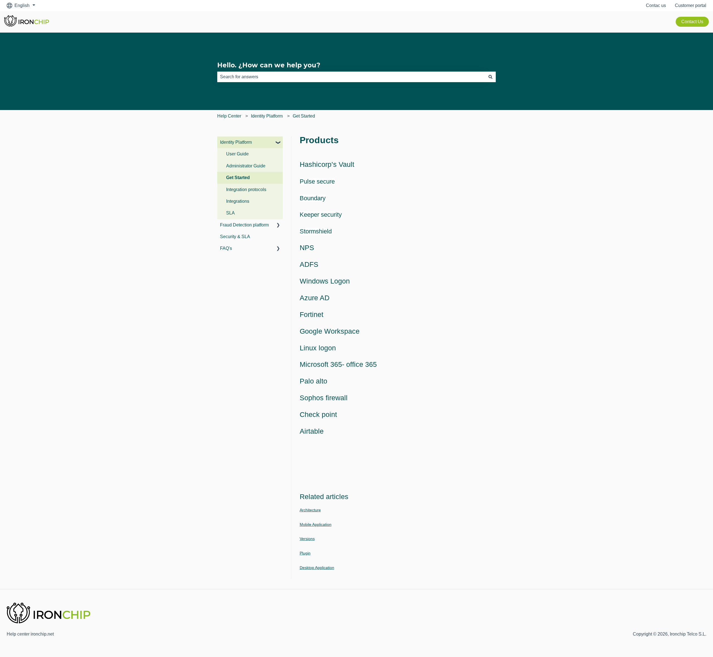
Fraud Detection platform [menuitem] (244, 225)
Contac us (656, 5)
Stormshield (316, 231)
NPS (307, 247)
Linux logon (318, 348)
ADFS (309, 264)
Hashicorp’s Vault (327, 164)
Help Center (229, 116)
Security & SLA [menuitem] (235, 236)
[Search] (490, 77)
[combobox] (351, 77)
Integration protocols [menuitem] (246, 189)
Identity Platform (267, 116)
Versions (307, 538)
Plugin (305, 553)
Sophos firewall (324, 398)
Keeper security (321, 214)
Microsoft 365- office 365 (338, 364)
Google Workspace (330, 331)
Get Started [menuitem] (238, 177)
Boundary (313, 198)
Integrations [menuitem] (237, 201)
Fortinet (311, 314)
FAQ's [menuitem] (226, 248)
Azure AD (314, 298)
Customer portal (690, 5)
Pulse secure (317, 181)
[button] (278, 142)
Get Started (304, 116)
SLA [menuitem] (230, 213)
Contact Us (692, 21)
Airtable (312, 431)
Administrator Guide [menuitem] (245, 165)
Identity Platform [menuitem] (236, 142)
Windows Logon (325, 281)
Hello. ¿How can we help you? (268, 65)
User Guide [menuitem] (237, 154)
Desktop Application (317, 567)
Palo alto (313, 381)
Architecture (310, 510)
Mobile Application (315, 524)
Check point (318, 414)
